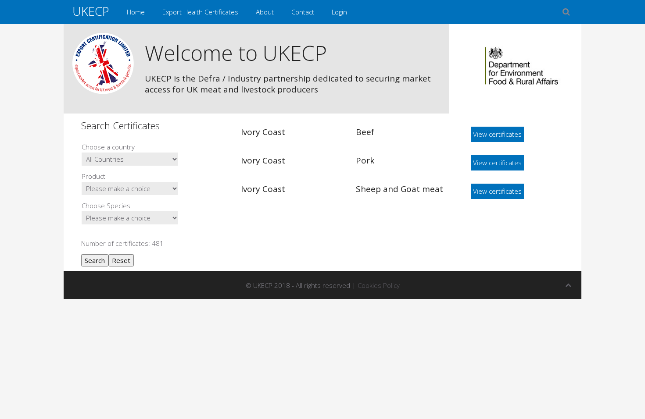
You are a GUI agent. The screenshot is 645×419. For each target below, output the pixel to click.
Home (136, 11)
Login (339, 11)
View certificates (497, 134)
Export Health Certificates (200, 11)
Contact (302, 11)
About (265, 11)
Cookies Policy (379, 285)
